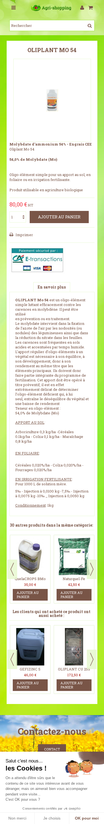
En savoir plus (52, 287)
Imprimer (24, 234)
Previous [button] (12, 569)
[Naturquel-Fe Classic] (74, 556)
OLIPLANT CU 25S (74, 669)
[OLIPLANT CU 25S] (74, 646)
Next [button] (92, 569)
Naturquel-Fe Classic (74, 581)
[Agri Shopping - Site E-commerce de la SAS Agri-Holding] (52, 8)
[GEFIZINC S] (30, 646)
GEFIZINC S (30, 669)
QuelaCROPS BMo (30, 578)
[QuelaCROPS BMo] (30, 556)
